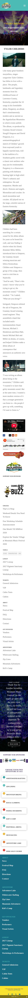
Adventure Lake (9, 650)
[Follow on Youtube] (13, 435)
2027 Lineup (8, 562)
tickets (20, 553)
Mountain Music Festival (12, 553)
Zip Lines (7, 659)
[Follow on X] (10, 435)
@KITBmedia (17, 990)
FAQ (5, 614)
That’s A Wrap (8, 509)
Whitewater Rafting (10, 655)
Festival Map (8, 610)
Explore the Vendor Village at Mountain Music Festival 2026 (14, 540)
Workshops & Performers (13, 574)
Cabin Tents (7, 592)
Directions (7, 619)
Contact (6, 623)
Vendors (6, 632)
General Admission (10, 583)
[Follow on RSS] (16, 435)
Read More (14, 744)
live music (5, 553)
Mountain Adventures (11, 664)
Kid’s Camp (7, 668)
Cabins (5, 597)
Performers (7, 637)
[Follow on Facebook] (4, 435)
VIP (4, 588)
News (5, 606)
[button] (1, 761)
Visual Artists (8, 641)
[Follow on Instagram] (7, 435)
